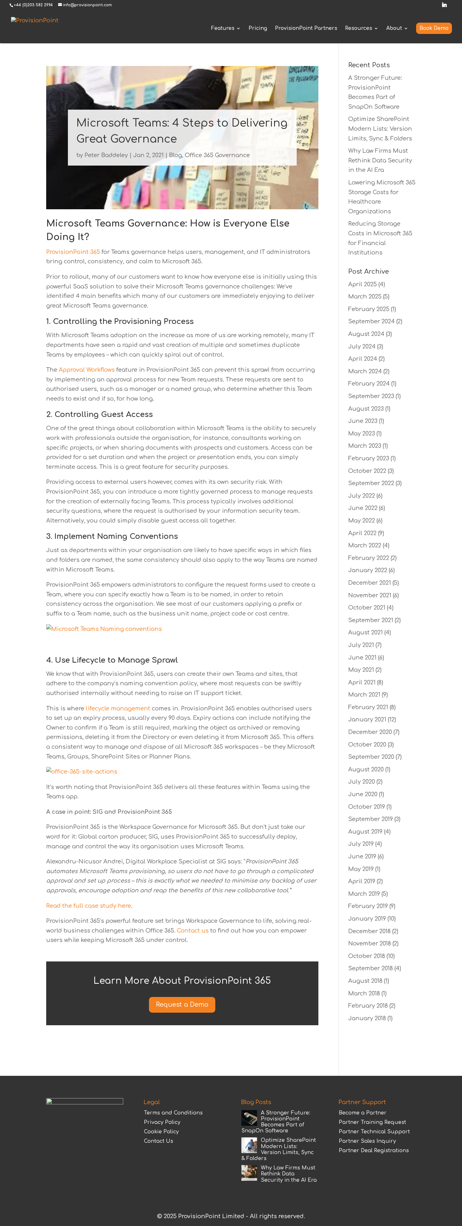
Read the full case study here (88, 906)
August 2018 (365, 981)
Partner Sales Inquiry (367, 1141)
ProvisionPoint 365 (74, 252)
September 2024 (371, 321)
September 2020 (371, 757)
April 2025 (362, 284)
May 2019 (361, 869)
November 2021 (369, 595)
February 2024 (369, 383)
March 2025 (365, 296)
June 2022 (362, 508)
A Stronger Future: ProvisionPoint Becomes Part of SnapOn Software (275, 1122)
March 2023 (364, 446)
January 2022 (367, 570)
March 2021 (364, 695)
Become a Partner (363, 1113)
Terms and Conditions (173, 1113)
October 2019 (366, 807)
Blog (175, 155)
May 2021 (361, 670)
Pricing (258, 28)
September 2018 (370, 968)
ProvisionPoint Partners (306, 28)
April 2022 (362, 533)
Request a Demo (182, 1004)
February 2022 (368, 558)
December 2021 (369, 583)
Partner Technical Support (374, 1132)
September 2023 (371, 396)
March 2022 (364, 545)
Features (222, 28)
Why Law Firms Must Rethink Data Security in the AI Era (380, 160)
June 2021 (362, 657)
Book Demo (434, 28)
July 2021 (361, 645)
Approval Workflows (87, 370)
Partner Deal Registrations (374, 1150)
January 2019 (367, 919)
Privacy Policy (162, 1122)
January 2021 (367, 719)
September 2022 (371, 483)
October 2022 (367, 471)
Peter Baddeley (106, 155)
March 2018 (364, 993)
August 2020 (366, 769)
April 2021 (362, 682)
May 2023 (361, 433)
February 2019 (368, 906)
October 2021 (366, 608)
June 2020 (362, 794)
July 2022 (361, 496)
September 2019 (370, 819)
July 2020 (361, 782)
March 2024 (365, 371)
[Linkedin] (444, 6)
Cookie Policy (161, 1132)
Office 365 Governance (217, 155)
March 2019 (364, 894)
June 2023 (362, 421)
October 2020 (367, 745)
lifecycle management (118, 708)
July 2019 (361, 844)
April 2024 (362, 359)
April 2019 (361, 881)
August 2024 (366, 334)
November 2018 (369, 943)
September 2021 (370, 620)
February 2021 (368, 707)
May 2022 (361, 520)
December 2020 (370, 732)
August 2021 (365, 632)
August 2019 (365, 832)
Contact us (193, 931)
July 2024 (362, 346)
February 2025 (368, 309)
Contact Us (158, 1141)
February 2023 (368, 458)
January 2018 (367, 1018)
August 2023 (366, 409)
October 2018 (366, 956)
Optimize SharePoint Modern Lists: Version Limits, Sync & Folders (380, 128)
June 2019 (362, 856)
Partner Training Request (372, 1122)
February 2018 (368, 1006)
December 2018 (369, 931)
